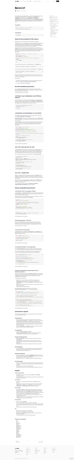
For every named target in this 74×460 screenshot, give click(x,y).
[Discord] (55, 1)
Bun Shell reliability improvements (54, 18)
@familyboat (18, 426)
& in (54, 21)
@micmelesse (18, 428)
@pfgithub (18, 431)
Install (58, 1)
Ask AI (72, 458)
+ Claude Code (53, 24)
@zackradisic (18, 437)
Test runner (36, 451)
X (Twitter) (45, 451)
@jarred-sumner (18, 427)
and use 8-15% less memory (54, 20)
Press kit (53, 450)
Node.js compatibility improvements (54, 25)
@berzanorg (18, 423)
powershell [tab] (22, 27)
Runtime (36, 449)
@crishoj (17, 424)
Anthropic (16, 452)
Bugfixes (51, 35)
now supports (54, 26)
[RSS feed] (58, 10)
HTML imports (17, 41)
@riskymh (17, 433)
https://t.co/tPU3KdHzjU (24, 81)
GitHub (45, 449)
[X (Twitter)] (19, 454)
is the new (54, 23)
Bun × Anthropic (54, 449)
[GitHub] (53, 1)
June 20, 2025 (28, 83)
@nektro (17, 430)
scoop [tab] (25, 27)
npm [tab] (18, 27)
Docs (21, 1)
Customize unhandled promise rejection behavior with (53, 33)
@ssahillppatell (18, 434)
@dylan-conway (18, 425)
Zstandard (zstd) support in (53, 28)
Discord (45, 450)
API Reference (28, 451)
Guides (24, 1)
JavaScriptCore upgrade (52, 34)
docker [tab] (31, 27)
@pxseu (17, 432)
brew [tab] (28, 27)
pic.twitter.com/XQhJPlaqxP (32, 81)
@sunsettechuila (18, 435)
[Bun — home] (17, 1)
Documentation (28, 449)
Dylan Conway (18, 10)
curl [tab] (16, 27)
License (53, 451)
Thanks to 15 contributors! (53, 36)
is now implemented (54, 31)
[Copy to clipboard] (42, 29)
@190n (17, 420)
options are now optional (54, 29)
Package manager (37, 450)
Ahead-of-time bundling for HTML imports (54, 17)
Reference (27, 1)
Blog (30, 1)
